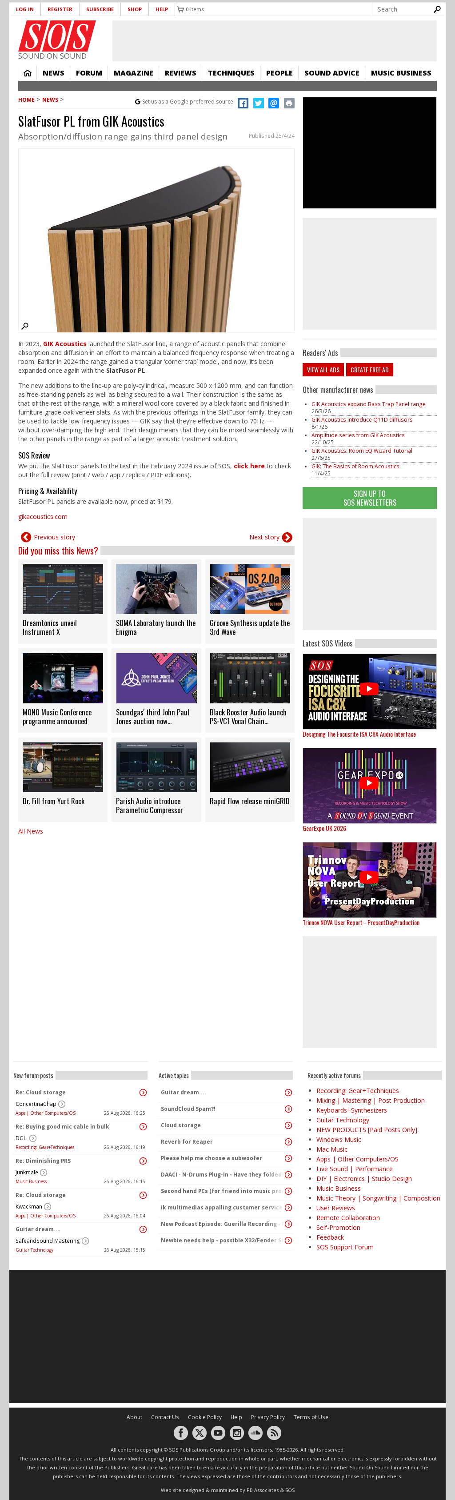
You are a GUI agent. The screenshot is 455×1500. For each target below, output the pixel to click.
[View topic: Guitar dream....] (143, 1229)
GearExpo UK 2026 (324, 828)
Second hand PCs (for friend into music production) (223, 1191)
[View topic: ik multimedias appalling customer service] (288, 1208)
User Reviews (335, 1208)
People (279, 73)
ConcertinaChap (36, 1104)
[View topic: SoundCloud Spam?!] (288, 1109)
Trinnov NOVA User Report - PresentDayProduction (361, 922)
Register (60, 9)
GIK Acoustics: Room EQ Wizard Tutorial (361, 451)
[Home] (57, 36)
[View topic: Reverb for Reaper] (288, 1142)
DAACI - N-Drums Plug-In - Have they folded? (222, 1174)
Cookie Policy (205, 1417)
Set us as (187, 101)
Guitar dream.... (38, 1229)
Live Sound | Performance (354, 1169)
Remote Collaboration (348, 1217)
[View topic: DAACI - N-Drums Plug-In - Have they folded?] (288, 1175)
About (134, 1417)
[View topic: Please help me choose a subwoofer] (288, 1158)
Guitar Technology (34, 1250)
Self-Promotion (338, 1227)
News (53, 73)
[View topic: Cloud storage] (288, 1125)
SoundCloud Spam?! (188, 1109)
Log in (25, 9)
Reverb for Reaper (187, 1141)
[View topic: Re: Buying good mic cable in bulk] (143, 1127)
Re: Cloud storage (41, 1092)
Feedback (330, 1237)
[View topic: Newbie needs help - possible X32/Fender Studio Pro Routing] (288, 1241)
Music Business (401, 73)
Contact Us (165, 1417)
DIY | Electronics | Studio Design (364, 1178)
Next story (264, 537)
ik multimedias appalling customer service (222, 1207)
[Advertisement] (369, 574)
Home (27, 73)
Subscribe (100, 9)
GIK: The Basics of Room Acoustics (355, 466)
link (63, 601)
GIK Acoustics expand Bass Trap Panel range (368, 404)
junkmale (27, 1172)
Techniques (231, 73)
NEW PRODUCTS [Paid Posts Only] (366, 1129)
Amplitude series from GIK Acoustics (358, 435)
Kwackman (29, 1206)
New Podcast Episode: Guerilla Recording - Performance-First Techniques (223, 1224)
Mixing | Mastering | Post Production (370, 1100)
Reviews (180, 73)
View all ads (323, 369)
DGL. (22, 1138)
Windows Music (338, 1139)
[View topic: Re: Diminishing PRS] (143, 1161)
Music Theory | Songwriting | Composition (378, 1198)
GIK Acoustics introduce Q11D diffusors (362, 419)
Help (162, 9)
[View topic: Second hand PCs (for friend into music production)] (288, 1191)
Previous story (54, 537)
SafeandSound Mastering (48, 1241)
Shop (135, 9)
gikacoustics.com (43, 516)
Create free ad (370, 369)
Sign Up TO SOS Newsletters (369, 498)
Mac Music (331, 1149)
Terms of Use (311, 1417)
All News (30, 831)
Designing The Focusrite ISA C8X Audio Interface (359, 733)
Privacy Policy (268, 1417)
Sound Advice (331, 73)
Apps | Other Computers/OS (46, 1113)
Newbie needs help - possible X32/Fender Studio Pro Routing (223, 1240)
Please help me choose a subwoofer (211, 1158)
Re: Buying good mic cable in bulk (62, 1126)
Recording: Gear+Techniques (45, 1147)
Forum (89, 73)
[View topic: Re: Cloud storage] (143, 1093)
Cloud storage (181, 1125)
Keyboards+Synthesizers (351, 1110)
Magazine (133, 73)
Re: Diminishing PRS (43, 1161)
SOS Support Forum (345, 1247)
